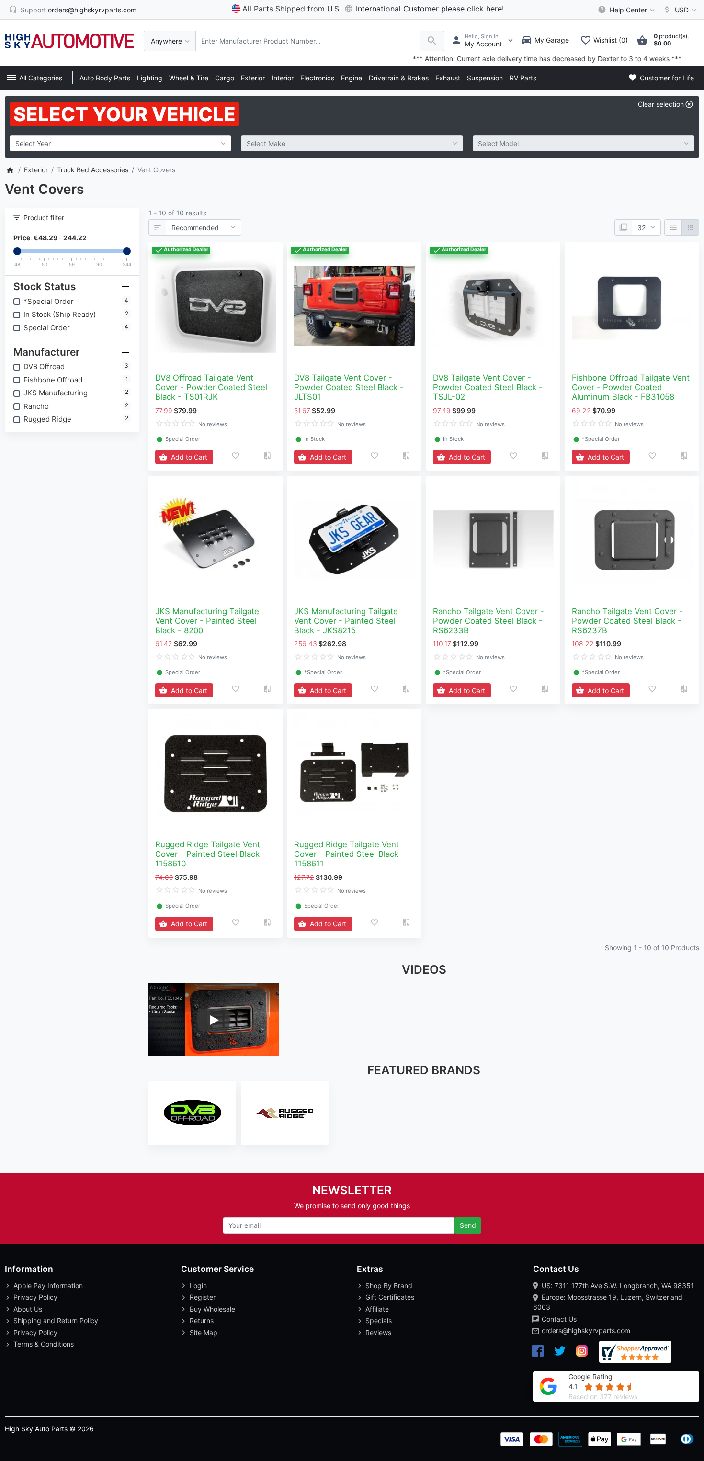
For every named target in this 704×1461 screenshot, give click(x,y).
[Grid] (690, 227)
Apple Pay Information (48, 1285)
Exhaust (447, 78)
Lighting (149, 78)
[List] (673, 227)
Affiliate (377, 1309)
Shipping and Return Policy (55, 1320)
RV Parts (523, 78)
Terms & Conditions (43, 1344)
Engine (351, 78)
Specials (378, 1320)
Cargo (224, 78)
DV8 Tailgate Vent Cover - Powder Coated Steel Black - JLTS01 (349, 387)
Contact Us (559, 1319)
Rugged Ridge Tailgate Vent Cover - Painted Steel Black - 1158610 (210, 854)
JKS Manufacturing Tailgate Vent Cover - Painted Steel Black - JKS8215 (346, 621)
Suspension (485, 78)
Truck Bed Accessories (92, 170)
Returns (202, 1320)
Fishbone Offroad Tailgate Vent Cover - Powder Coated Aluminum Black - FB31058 (631, 387)
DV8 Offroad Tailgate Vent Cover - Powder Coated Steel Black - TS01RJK (211, 387)
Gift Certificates (389, 1297)
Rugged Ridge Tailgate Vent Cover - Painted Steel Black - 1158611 (349, 854)
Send (468, 1225)
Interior (283, 78)
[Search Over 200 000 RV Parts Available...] (432, 41)
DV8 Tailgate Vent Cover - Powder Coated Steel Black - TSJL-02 (488, 387)
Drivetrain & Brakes (399, 78)
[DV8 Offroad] (192, 1113)
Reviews (378, 1332)
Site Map (203, 1332)
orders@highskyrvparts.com (586, 1330)
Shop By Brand (388, 1285)
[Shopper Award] (635, 1352)
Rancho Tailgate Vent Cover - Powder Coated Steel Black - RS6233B (488, 621)
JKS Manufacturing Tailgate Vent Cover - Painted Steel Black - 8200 (207, 621)
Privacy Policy (35, 1297)
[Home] (10, 170)
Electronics (317, 78)
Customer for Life (666, 78)
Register (203, 1297)
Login (198, 1285)
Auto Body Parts (104, 78)
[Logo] (69, 40)
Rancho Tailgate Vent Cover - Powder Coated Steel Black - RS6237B (627, 621)
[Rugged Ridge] (284, 1113)
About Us (27, 1309)
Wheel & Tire (188, 78)
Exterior (253, 78)
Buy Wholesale (212, 1309)
